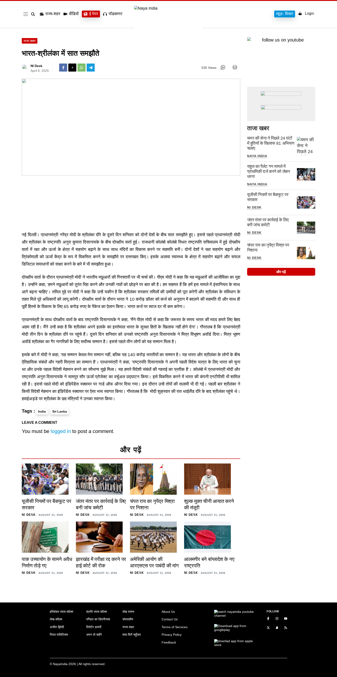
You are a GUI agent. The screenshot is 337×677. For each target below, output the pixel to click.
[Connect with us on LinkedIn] (277, 628)
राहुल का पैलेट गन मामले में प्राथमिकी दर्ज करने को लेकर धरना (268, 171)
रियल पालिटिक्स (59, 634)
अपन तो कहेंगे (94, 634)
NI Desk (36, 66)
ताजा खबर (30, 41)
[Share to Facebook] (63, 68)
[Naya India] (168, 8)
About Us (168, 611)
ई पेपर (93, 13)
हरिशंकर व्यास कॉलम (61, 611)
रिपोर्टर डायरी (93, 627)
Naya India (257, 156)
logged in (61, 431)
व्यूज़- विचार (284, 13)
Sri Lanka (59, 411)
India (42, 411)
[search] (34, 14)
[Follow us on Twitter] (268, 628)
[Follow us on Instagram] (277, 619)
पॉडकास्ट (115, 13)
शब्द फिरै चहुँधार (131, 634)
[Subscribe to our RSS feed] (285, 628)
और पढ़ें (281, 272)
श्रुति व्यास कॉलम (96, 611)
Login (309, 13)
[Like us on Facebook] (268, 619)
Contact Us (170, 619)
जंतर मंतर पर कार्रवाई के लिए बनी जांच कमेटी (268, 222)
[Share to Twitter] (72, 68)
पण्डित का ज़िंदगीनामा (98, 619)
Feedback (169, 642)
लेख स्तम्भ (128, 611)
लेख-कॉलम (56, 619)
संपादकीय (127, 619)
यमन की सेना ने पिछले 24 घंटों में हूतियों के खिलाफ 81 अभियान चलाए (270, 143)
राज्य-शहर (52, 13)
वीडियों (74, 13)
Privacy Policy (172, 634)
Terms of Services (175, 627)
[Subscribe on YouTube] (285, 619)
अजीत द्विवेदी (57, 627)
